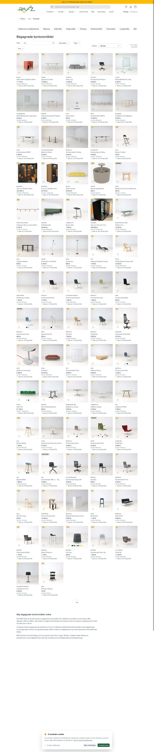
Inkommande (83, 12)
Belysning (46, 29)
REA (92, 12)
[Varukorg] (135, 7)
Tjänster (71, 12)
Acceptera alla (103, 745)
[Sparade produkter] (126, 7)
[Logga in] (131, 7)
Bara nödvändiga (90, 745)
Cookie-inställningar (53, 745)
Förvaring (83, 29)
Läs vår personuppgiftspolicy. (83, 740)
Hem (29, 19)
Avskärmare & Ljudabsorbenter (28, 29)
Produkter (50, 12)
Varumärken (102, 12)
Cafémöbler (58, 29)
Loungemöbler (124, 29)
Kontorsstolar (111, 29)
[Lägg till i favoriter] (19, 72)
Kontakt (60, 12)
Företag (125, 12)
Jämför (111, 12)
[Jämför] (36, 72)
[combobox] (80, 6)
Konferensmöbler (96, 29)
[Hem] (26, 9)
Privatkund (133, 12)
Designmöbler (71, 29)
